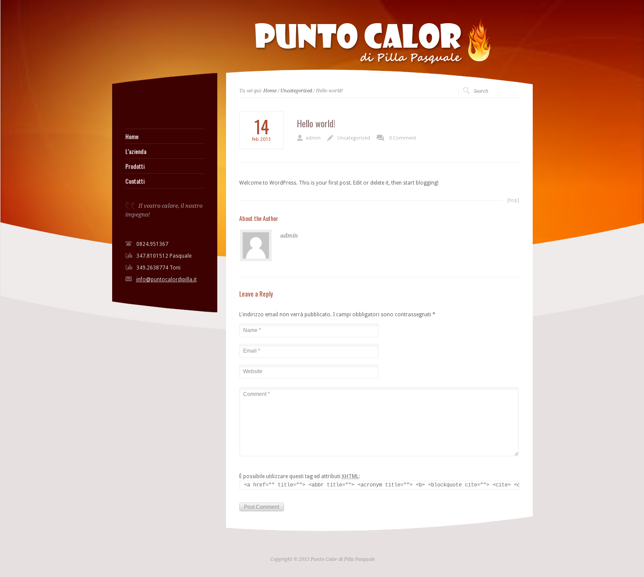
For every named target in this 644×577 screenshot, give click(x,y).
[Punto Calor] (128, 107)
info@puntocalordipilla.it (166, 279)
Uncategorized (296, 91)
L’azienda (135, 151)
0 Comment (402, 138)
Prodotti (135, 166)
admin (313, 138)
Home (131, 136)
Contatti (135, 181)
